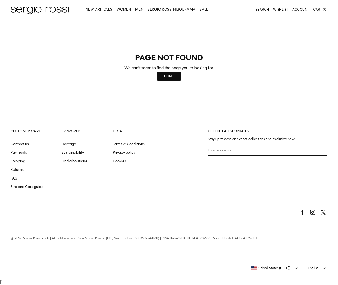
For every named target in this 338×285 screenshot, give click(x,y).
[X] (323, 212)
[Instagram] (312, 212)
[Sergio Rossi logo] (40, 10)
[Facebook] (302, 212)
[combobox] (270, 268)
